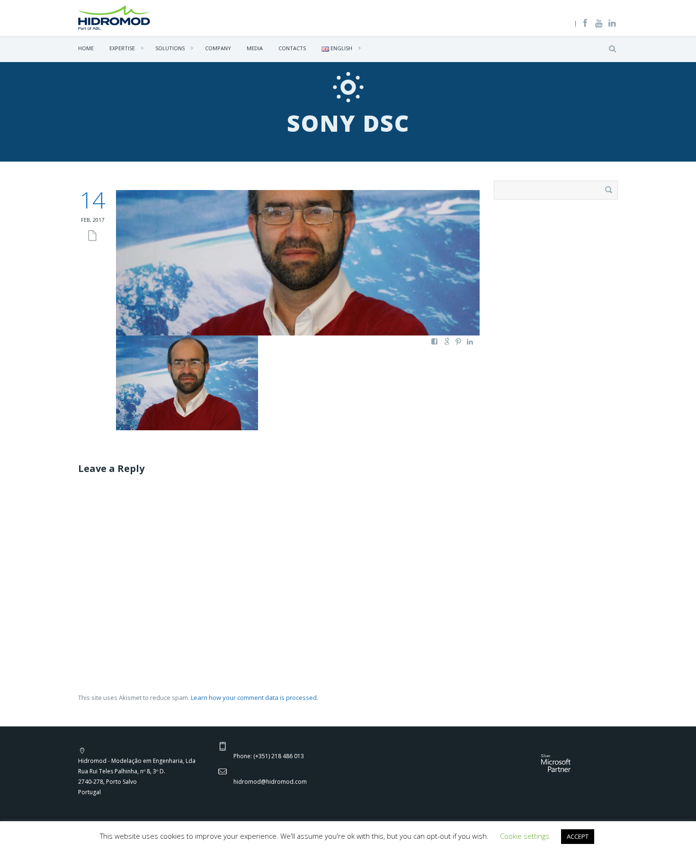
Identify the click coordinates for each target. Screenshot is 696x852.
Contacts (292, 48)
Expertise (122, 48)
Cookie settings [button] (524, 836)
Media (255, 48)
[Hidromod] (114, 17)
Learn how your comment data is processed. (254, 697)
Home (86, 48)
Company (218, 48)
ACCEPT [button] (578, 836)
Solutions (170, 48)
